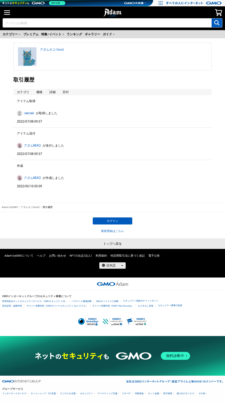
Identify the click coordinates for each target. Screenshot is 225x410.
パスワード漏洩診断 (82, 301)
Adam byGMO (10, 207)
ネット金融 (153, 393)
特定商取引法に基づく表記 (128, 255)
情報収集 (139, 393)
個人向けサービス (185, 393)
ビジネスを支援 (68, 393)
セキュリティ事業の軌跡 (170, 305)
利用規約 (101, 255)
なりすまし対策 (145, 306)
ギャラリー (92, 34)
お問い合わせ (57, 255)
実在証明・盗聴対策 (12, 306)
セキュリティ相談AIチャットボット (140, 301)
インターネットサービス (14, 393)
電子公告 (154, 255)
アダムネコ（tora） (52, 49)
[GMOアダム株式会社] (112, 284)
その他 (202, 393)
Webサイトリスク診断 (107, 301)
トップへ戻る (112, 243)
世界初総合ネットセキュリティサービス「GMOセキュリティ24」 (34, 301)
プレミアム (31, 34)
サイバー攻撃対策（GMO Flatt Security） (112, 306)
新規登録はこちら (112, 231)
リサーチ (126, 393)
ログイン (112, 220)
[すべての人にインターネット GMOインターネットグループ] (194, 3)
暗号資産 (167, 393)
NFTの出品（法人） (81, 255)
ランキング (74, 34)
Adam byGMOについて (18, 255)
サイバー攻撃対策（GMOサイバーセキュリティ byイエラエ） (57, 306)
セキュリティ (86, 393)
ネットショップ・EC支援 (43, 393)
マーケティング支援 (107, 393)
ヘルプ (41, 255)
